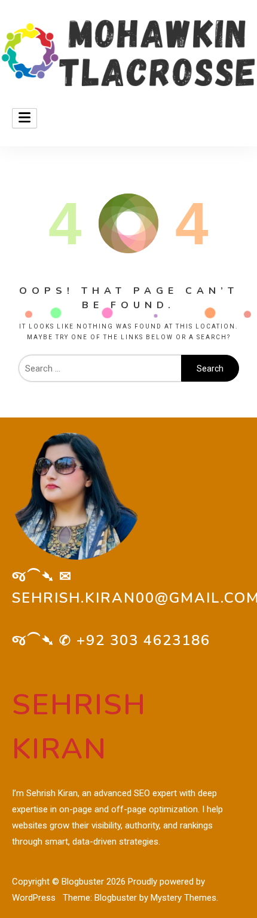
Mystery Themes (183, 897)
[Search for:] (100, 368)
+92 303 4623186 (143, 640)
